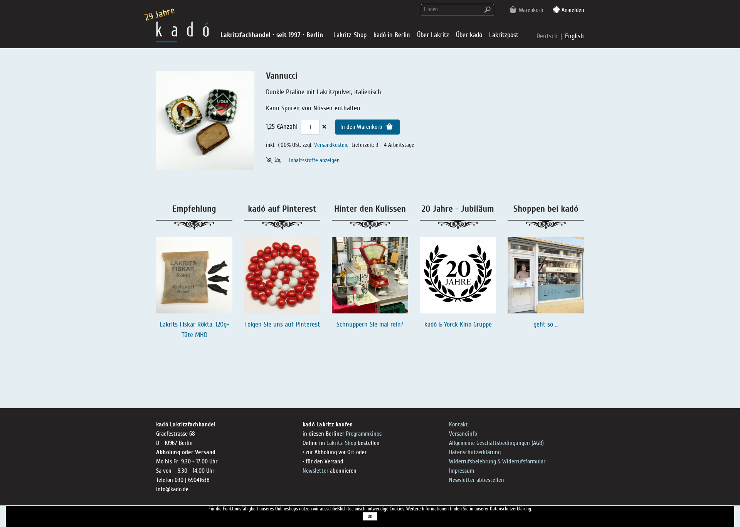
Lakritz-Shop (341, 442)
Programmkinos (364, 433)
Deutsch (548, 36)
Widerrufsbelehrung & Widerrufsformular (497, 461)
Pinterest (308, 324)
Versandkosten (330, 144)
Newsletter (315, 470)
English (574, 36)
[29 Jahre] (182, 31)
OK (370, 516)
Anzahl (289, 127)
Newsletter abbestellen (476, 479)
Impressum (461, 470)
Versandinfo (463, 433)
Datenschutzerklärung (475, 452)
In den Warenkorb (362, 126)
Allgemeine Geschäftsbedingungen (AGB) (496, 442)
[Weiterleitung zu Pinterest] (282, 275)
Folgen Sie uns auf (270, 324)
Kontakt (458, 424)
